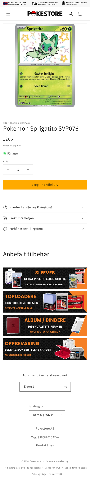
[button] (8, 13)
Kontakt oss (45, 445)
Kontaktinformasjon (75, 467)
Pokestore (35, 461)
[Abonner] (66, 387)
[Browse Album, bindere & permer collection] (45, 325)
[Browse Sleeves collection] (45, 278)
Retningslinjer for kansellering (24, 467)
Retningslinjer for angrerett (47, 474)
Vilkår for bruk (53, 467)
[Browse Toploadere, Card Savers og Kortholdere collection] (45, 302)
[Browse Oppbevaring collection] (45, 349)
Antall (6, 161)
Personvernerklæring (56, 461)
